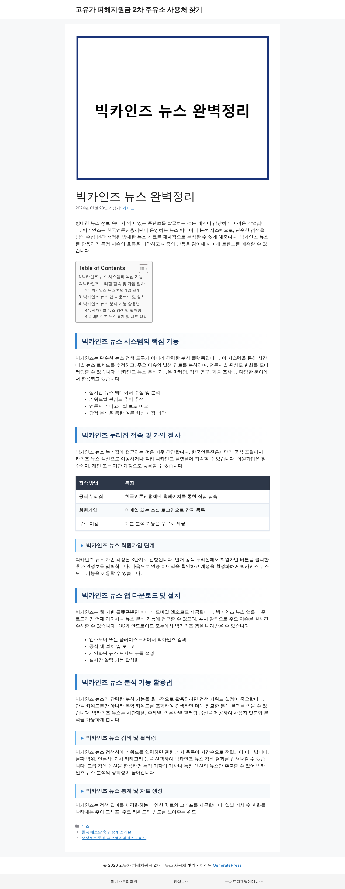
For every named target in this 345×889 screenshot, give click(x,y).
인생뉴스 (181, 881)
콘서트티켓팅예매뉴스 (244, 881)
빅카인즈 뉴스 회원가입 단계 (115, 290)
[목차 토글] (141, 268)
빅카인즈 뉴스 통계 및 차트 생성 (119, 316)
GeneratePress (227, 865)
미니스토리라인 (124, 881)
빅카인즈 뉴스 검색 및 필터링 (116, 310)
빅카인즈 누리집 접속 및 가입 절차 (114, 283)
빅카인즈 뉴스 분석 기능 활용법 (111, 303)
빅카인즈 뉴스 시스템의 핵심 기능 (112, 276)
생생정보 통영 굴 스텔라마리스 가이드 (114, 837)
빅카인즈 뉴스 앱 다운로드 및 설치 (114, 296)
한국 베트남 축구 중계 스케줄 (106, 832)
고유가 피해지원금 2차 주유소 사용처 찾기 (138, 9)
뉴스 (85, 826)
